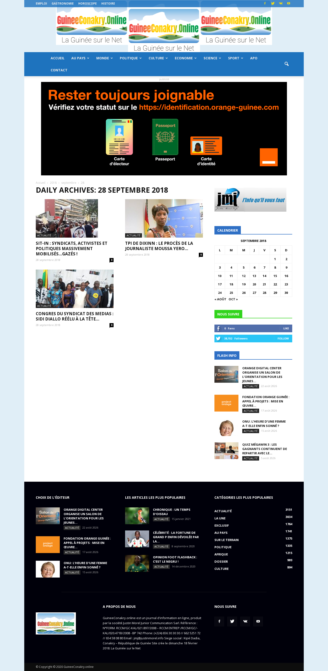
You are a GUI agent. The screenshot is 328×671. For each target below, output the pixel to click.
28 (264, 292)
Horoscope (87, 3)
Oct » (233, 299)
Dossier (221, 561)
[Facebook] (264, 3)
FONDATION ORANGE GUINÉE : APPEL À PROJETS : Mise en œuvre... (266, 401)
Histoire (108, 3)
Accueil (58, 58)
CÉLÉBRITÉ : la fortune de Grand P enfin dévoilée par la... (176, 536)
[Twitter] (272, 3)
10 (219, 276)
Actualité (44, 235)
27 (254, 292)
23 (286, 284)
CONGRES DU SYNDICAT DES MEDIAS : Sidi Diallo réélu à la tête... (75, 316)
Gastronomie (63, 3)
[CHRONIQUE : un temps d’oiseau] (137, 515)
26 (243, 292)
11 (231, 276)
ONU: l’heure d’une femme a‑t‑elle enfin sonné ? (264, 423)
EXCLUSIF (221, 525)
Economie (184, 58)
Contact (59, 70)
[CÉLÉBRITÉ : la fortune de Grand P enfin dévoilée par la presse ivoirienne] (137, 538)
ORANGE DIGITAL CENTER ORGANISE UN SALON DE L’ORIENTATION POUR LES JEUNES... (262, 374)
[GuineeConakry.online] (164, 29)
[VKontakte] (280, 3)
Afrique (221, 554)
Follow (283, 338)
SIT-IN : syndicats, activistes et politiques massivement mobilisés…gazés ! (71, 248)
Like (286, 328)
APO (253, 58)
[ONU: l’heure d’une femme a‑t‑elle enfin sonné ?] (226, 427)
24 (219, 292)
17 (219, 284)
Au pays (78, 58)
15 (275, 276)
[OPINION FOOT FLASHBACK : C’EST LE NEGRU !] (137, 563)
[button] (286, 64)
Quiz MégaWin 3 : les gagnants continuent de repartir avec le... (264, 448)
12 (243, 276)
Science (210, 58)
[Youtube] (288, 3)
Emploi (41, 3)
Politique (129, 58)
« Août (220, 299)
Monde (102, 58)
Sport (233, 58)
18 (231, 284)
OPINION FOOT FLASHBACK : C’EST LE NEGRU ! (175, 559)
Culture (156, 58)
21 (264, 284)
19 (243, 284)
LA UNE (219, 518)
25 (231, 292)
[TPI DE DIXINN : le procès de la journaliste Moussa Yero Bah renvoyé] (164, 218)
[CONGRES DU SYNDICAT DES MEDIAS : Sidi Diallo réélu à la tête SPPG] (75, 289)
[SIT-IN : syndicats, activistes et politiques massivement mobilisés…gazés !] (75, 218)
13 (254, 276)
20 (254, 284)
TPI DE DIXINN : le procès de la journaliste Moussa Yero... (159, 245)
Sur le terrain (226, 540)
